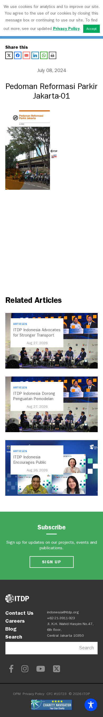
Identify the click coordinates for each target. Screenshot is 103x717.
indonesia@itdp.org (63, 612)
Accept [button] (91, 29)
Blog (10, 629)
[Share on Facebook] (17, 55)
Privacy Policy (33, 694)
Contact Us (19, 613)
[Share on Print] (52, 55)
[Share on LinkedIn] (35, 55)
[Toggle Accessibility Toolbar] (91, 705)
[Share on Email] (26, 55)
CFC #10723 (56, 694)
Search (13, 637)
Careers (15, 621)
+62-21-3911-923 (61, 618)
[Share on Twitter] (9, 55)
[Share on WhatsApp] (44, 55)
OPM (17, 694)
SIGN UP (51, 561)
